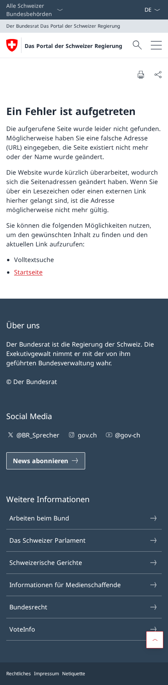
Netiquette (73, 673)
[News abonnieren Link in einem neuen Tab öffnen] (141, 9)
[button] (154, 639)
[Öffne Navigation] (156, 45)
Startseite (28, 272)
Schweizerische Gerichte (45, 562)
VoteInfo (22, 629)
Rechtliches (18, 673)
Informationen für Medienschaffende (65, 585)
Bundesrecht (28, 607)
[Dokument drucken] (140, 74)
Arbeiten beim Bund (39, 518)
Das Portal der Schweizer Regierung (73, 46)
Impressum (46, 673)
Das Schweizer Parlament (47, 540)
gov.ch (87, 435)
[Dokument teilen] (157, 74)
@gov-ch (127, 435)
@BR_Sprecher (37, 435)
